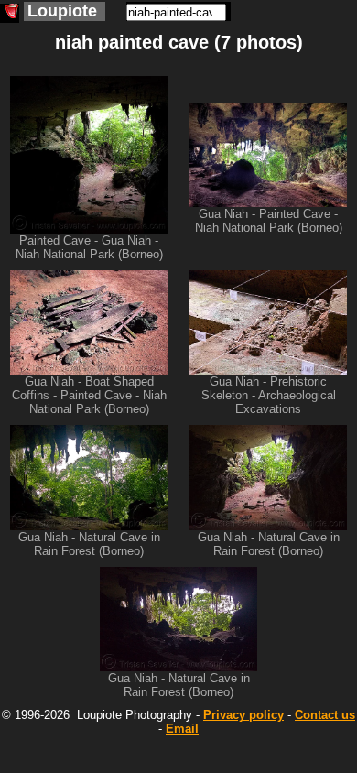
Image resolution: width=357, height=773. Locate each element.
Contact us (325, 715)
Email (182, 728)
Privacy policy (243, 715)
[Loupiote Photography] (9, 13)
